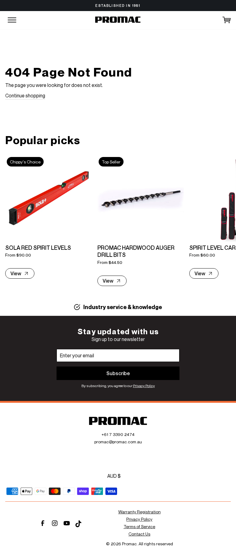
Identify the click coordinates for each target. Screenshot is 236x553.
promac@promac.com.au (118, 441)
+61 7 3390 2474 (118, 434)
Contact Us (139, 533)
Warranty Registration (139, 511)
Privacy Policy (144, 385)
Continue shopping (25, 95)
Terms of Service (139, 526)
